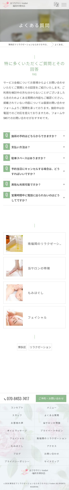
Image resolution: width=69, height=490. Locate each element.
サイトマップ (51, 461)
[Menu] (64, 4)
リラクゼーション (40, 347)
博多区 (22, 347)
